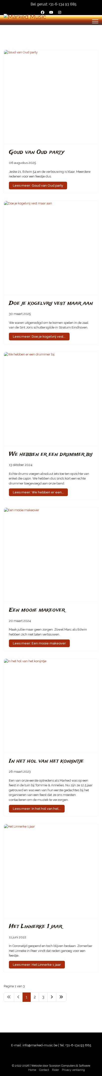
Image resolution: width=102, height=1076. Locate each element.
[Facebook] (42, 12)
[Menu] (95, 21)
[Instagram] (59, 12)
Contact (44, 1070)
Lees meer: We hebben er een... (38, 492)
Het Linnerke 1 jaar (35, 926)
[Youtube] (51, 12)
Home (32, 1070)
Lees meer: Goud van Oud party (38, 185)
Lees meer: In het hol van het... (37, 809)
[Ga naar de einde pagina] (61, 997)
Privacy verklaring (73, 1070)
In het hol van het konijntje (46, 761)
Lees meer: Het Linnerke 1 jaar (37, 964)
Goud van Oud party (36, 152)
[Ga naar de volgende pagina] (51, 997)
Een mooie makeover (37, 610)
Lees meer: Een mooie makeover (39, 643)
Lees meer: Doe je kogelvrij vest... (39, 336)
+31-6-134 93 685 (62, 4)
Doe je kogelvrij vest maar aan (51, 303)
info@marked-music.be (40, 1045)
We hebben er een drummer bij (50, 454)
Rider (55, 1070)
